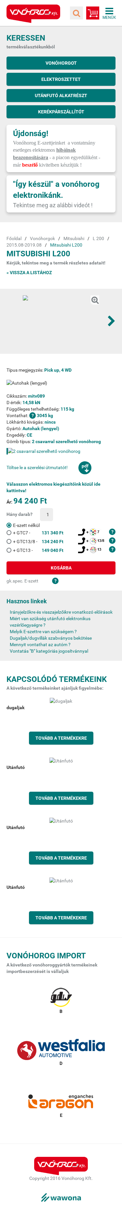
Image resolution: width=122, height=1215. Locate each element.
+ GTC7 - (38, 532)
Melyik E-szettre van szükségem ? (43, 631)
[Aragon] (61, 1105)
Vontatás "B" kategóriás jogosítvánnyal (49, 651)
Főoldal (14, 238)
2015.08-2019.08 (24, 245)
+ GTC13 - (38, 550)
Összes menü (109, 12)
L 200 (98, 238)
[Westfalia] (61, 1053)
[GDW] (61, 1001)
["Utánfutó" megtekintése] (61, 781)
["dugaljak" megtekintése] (61, 721)
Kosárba (61, 567)
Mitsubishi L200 (66, 245)
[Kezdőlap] (33, 14)
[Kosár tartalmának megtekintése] (92, 12)
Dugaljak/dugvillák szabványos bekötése (51, 638)
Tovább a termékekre (61, 738)
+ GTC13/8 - (38, 541)
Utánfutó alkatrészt (61, 95)
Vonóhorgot (61, 63)
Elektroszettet (61, 79)
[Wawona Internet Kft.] (61, 1197)
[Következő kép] (111, 321)
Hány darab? (20, 514)
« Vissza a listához (29, 272)
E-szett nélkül (26, 525)
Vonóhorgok (42, 238)
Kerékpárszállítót (61, 111)
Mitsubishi (73, 238)
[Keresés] (76, 12)
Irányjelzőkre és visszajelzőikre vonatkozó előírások (61, 612)
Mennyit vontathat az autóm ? (40, 644)
